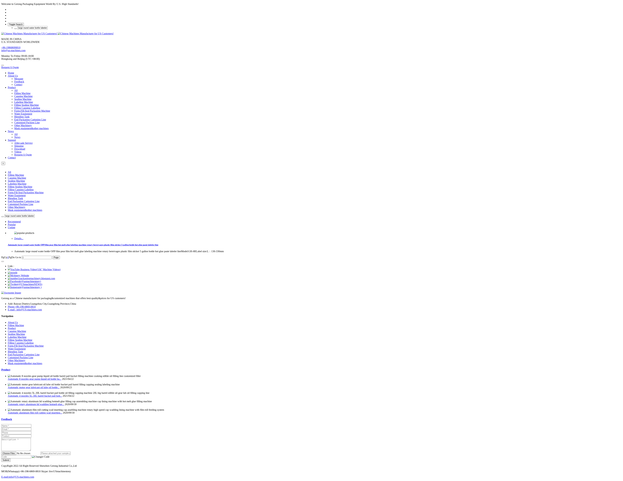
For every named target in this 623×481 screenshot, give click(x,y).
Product (5, 369)
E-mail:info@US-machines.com (17, 476)
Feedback (6, 419)
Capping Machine (17, 178)
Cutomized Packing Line (20, 204)
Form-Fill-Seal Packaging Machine (26, 192)
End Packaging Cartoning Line (24, 201)
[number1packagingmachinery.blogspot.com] (31, 278)
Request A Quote (10, 67)
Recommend (14, 221)
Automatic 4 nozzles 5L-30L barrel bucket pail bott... (35, 395)
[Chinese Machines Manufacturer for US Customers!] (311, 33)
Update (11, 227)
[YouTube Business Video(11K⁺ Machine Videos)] (34, 269)
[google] (12, 272)
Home (11, 72)
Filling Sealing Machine (20, 186)
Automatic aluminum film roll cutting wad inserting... (35, 412)
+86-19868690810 (10, 47)
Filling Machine (16, 175)
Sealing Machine (16, 180)
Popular (12, 224)
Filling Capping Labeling (21, 189)
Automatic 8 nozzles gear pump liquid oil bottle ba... (34, 379)
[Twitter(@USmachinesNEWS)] (25, 284)
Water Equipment (17, 195)
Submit (6, 460)
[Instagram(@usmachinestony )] (25, 287)
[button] (40, 456)
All (16, 90)
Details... (18, 238)
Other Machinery (16, 207)
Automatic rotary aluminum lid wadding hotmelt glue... (36, 404)
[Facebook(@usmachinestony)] (24, 281)
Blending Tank (15, 198)
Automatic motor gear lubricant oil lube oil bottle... (34, 387)
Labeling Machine (17, 183)
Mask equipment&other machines (25, 210)
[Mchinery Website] (18, 275)
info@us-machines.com (13, 50)
